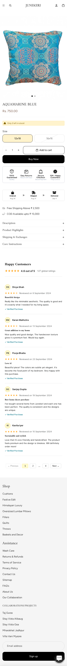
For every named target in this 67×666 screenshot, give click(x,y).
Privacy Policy (10, 568)
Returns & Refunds (12, 556)
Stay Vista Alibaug (12, 618)
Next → (55, 466)
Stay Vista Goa (10, 624)
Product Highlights (12, 230)
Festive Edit (9, 499)
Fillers (5, 517)
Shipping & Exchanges (14, 237)
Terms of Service (11, 562)
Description (8, 223)
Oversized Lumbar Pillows (16, 511)
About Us (7, 591)
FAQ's (5, 585)
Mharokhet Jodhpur (13, 630)
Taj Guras (7, 612)
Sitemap (7, 579)
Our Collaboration (12, 597)
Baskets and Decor (12, 534)
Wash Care (8, 550)
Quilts (5, 522)
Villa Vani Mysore (12, 636)
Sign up (33, 656)
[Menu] (3, 5)
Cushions (7, 493)
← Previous (13, 466)
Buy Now (34, 159)
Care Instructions (12, 244)
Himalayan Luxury (12, 505)
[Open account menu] (56, 5)
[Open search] (10, 5)
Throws (6, 528)
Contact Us (8, 574)
